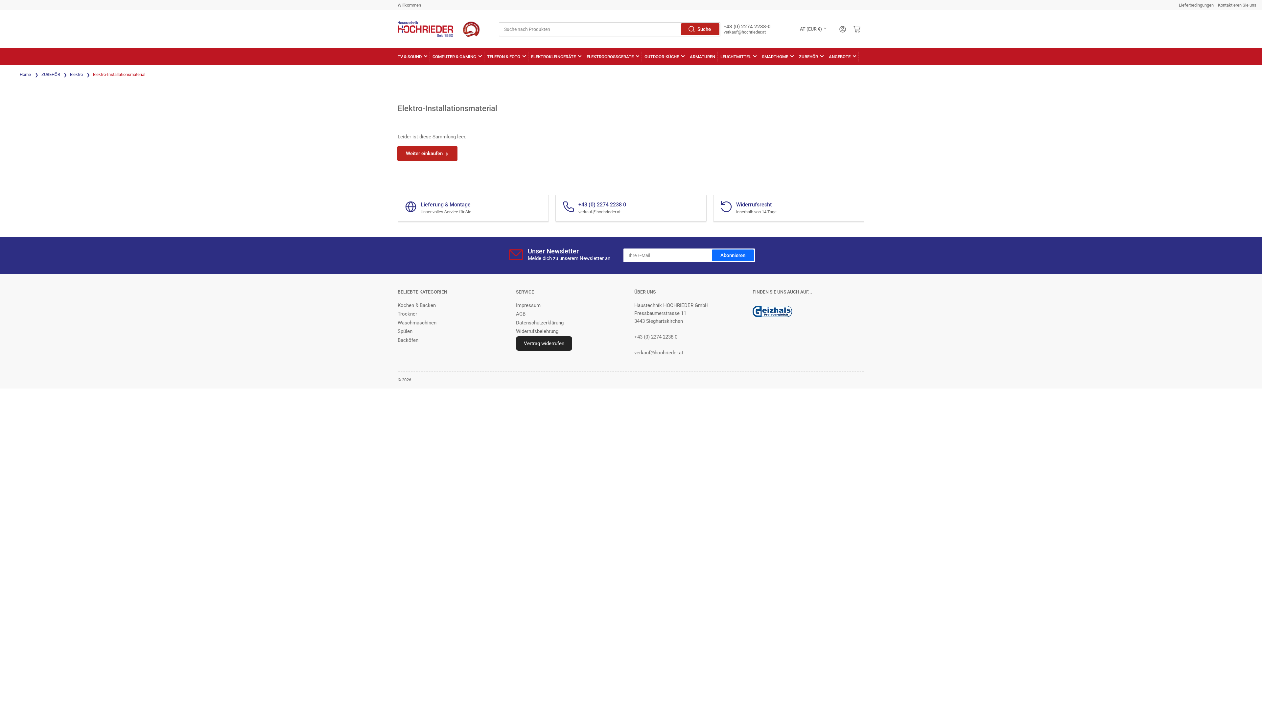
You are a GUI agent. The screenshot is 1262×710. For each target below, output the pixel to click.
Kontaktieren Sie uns (1237, 5)
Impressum (528, 305)
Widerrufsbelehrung (537, 331)
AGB (521, 314)
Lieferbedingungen (1196, 5)
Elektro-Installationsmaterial (119, 74)
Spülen (405, 331)
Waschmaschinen (417, 323)
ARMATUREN (702, 56)
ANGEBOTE (840, 56)
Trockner (407, 314)
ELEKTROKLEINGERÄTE (553, 56)
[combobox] (609, 29)
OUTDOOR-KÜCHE (661, 56)
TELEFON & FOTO (503, 56)
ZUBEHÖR (808, 56)
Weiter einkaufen (424, 153)
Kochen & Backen (417, 305)
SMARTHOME (775, 56)
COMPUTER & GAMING (454, 56)
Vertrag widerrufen (544, 343)
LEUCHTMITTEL (735, 56)
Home (25, 74)
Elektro (77, 74)
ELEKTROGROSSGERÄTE (610, 56)
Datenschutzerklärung (540, 323)
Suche (704, 29)
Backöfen (408, 340)
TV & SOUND (410, 56)
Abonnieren (732, 255)
